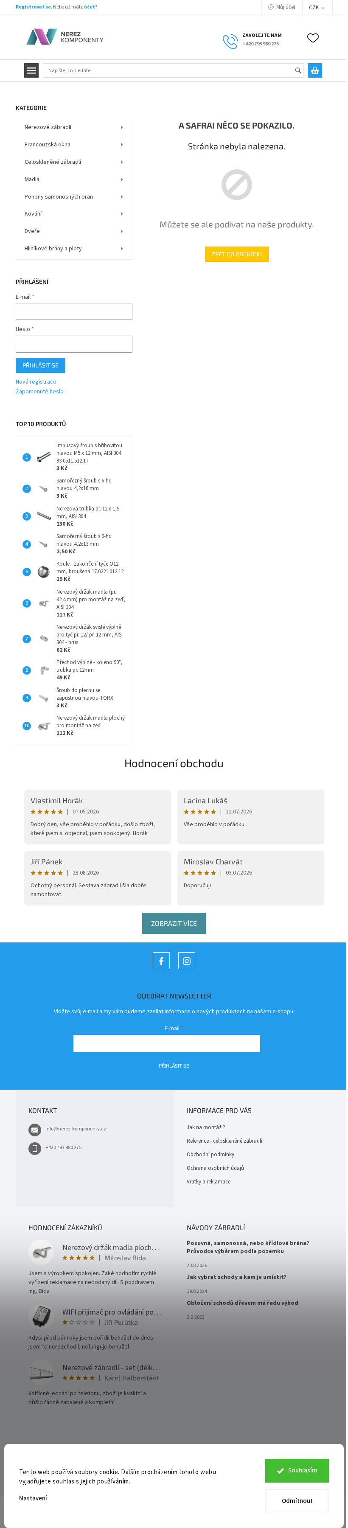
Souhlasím (302, 1470)
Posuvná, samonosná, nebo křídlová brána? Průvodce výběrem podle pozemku (248, 1247)
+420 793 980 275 (63, 1147)
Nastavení (33, 1498)
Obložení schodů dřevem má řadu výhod (242, 1303)
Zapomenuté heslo (40, 392)
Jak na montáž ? (206, 1127)
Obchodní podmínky (210, 1154)
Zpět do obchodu (237, 254)
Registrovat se (33, 7)
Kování (33, 214)
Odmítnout (297, 1501)
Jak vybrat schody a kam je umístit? (236, 1277)
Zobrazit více (174, 923)
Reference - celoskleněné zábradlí (224, 1141)
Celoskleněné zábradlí (53, 162)
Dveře (32, 231)
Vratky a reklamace (208, 1182)
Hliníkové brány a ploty (53, 248)
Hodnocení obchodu (174, 762)
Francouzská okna (47, 144)
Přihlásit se (40, 365)
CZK (314, 7)
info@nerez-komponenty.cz (75, 1129)
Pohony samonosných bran (59, 197)
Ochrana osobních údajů (215, 1168)
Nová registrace (36, 382)
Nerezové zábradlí (48, 127)
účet (89, 7)
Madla (32, 179)
